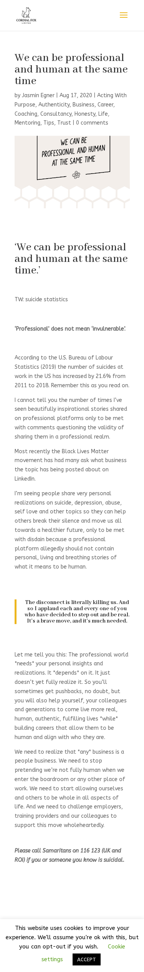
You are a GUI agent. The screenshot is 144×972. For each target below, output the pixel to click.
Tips (48, 123)
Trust (64, 123)
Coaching (26, 114)
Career (105, 104)
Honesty (84, 114)
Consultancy (55, 114)
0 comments (92, 123)
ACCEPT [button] (86, 959)
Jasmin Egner (38, 95)
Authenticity (54, 104)
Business (83, 104)
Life (103, 114)
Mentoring (27, 123)
